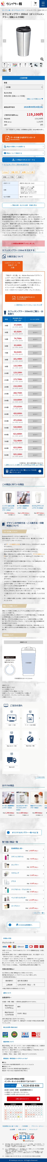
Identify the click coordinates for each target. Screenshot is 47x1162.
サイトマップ (33, 1129)
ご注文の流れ (41, 777)
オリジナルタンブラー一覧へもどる (25, 832)
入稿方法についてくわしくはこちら (28, 305)
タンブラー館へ (39, 913)
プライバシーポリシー (37, 1126)
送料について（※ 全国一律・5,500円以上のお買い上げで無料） (25, 465)
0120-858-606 (31, 1085)
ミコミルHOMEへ (25, 925)
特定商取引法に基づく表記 (10, 1126)
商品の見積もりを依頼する (16, 146)
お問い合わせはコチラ (22, 1099)
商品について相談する (14, 153)
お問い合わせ (22, 1129)
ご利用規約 (25, 1126)
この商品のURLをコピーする (25, 160)
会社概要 (12, 1129)
